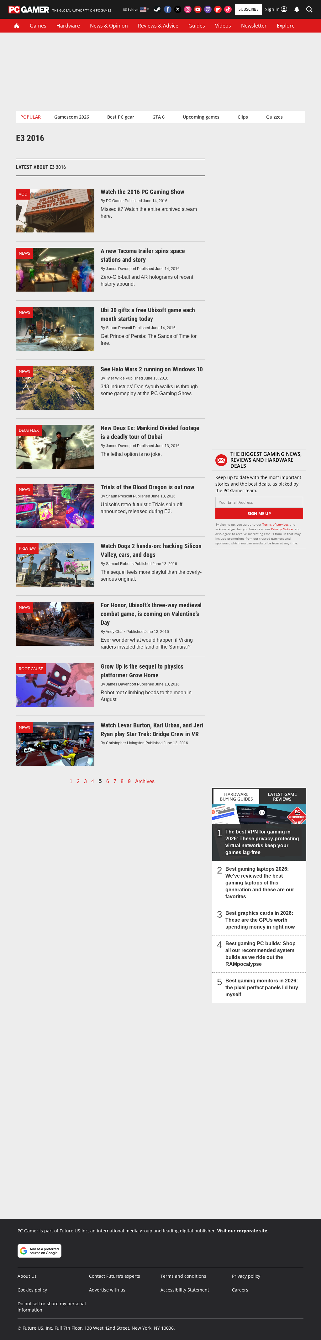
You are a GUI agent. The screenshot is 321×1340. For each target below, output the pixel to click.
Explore (286, 25)
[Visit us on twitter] (178, 9)
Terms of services (276, 524)
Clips (243, 117)
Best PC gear (120, 117)
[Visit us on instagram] (188, 9)
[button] (309, 9)
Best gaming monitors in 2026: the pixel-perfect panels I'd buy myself (261, 987)
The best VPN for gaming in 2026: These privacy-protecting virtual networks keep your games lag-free (262, 842)
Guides (196, 25)
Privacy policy (246, 1276)
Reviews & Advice (158, 25)
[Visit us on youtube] (198, 9)
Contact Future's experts (114, 1276)
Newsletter (254, 25)
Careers (240, 1290)
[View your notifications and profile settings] (297, 9)
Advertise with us (107, 1290)
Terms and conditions (183, 1276)
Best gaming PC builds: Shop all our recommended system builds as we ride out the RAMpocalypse (260, 954)
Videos (223, 25)
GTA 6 (158, 117)
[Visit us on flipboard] (218, 9)
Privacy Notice (282, 529)
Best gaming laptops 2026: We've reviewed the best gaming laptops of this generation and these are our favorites (259, 882)
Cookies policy (32, 1290)
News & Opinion (109, 25)
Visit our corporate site (242, 1231)
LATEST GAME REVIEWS (282, 796)
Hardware (68, 25)
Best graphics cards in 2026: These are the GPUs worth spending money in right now (260, 920)
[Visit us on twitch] (208, 9)
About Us (27, 1276)
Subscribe (249, 9)
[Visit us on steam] (157, 9)
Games (38, 25)
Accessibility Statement (184, 1290)
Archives (145, 781)
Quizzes (274, 117)
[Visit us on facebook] (167, 9)
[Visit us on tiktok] (228, 9)
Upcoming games (201, 117)
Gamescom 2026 (71, 117)
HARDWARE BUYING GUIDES (236, 796)
